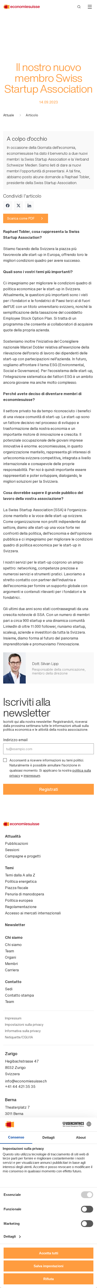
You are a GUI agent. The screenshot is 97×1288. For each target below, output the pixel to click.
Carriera (12, 970)
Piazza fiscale (16, 887)
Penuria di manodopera (24, 894)
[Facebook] (7, 205)
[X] (18, 205)
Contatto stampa (19, 995)
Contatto (13, 981)
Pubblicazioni (16, 843)
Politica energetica (21, 881)
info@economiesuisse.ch (26, 1081)
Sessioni (12, 849)
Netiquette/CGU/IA (19, 1037)
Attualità (13, 836)
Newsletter (15, 924)
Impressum (13, 1018)
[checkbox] (5, 760)
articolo (32, 115)
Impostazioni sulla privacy (24, 1024)
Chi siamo (14, 937)
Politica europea (19, 900)
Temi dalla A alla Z (20, 875)
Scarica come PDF (21, 218)
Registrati (48, 789)
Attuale (8, 115)
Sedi (8, 989)
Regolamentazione (21, 906)
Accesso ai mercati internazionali (33, 913)
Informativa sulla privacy (23, 1031)
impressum (32, 775)
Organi (10, 957)
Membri (11, 963)
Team (9, 951)
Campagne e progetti (23, 856)
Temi (9, 868)
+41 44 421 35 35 (20, 1086)
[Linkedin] (29, 205)
